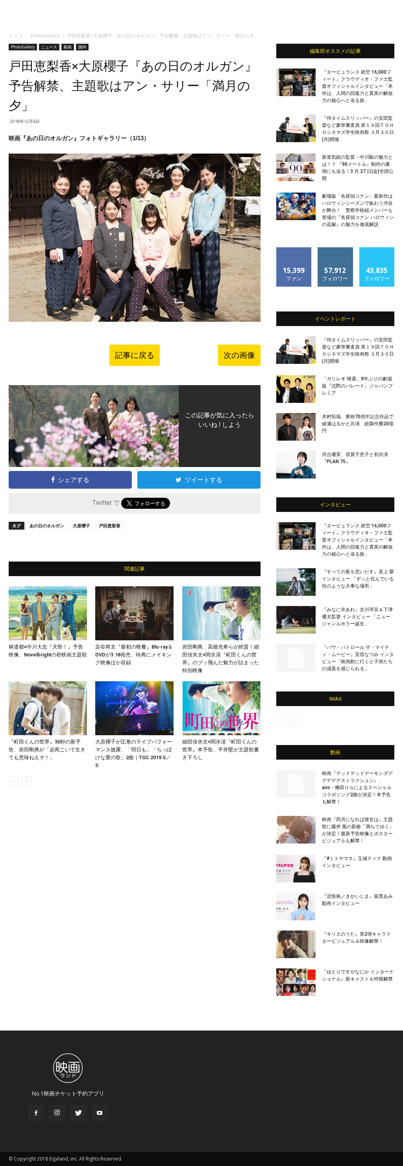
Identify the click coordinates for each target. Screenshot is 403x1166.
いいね (294, 250)
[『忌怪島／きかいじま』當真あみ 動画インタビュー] (296, 906)
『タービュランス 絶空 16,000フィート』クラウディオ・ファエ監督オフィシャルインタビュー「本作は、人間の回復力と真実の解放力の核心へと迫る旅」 (357, 86)
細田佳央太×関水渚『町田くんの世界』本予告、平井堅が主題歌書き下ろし (220, 749)
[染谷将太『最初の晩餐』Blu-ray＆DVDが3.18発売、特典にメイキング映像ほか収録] (134, 613)
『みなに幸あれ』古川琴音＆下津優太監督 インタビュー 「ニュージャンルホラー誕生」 (357, 617)
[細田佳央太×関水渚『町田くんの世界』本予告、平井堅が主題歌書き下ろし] (221, 708)
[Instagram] (57, 1113)
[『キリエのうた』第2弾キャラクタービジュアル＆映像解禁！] (296, 944)
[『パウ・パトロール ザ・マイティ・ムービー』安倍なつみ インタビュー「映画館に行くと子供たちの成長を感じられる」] (296, 657)
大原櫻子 (81, 525)
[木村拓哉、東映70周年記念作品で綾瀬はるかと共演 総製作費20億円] (296, 427)
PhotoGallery (44, 35)
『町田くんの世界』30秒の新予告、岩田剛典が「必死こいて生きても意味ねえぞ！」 (47, 749)
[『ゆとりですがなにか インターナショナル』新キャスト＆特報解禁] (296, 982)
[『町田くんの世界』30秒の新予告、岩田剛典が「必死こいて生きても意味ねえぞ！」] (48, 708)
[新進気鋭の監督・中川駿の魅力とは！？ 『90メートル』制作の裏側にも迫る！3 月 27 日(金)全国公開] (296, 167)
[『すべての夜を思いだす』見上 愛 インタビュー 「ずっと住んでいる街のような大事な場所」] (296, 582)
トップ (16, 35)
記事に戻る (134, 355)
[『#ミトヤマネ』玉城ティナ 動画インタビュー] (296, 868)
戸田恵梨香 (109, 525)
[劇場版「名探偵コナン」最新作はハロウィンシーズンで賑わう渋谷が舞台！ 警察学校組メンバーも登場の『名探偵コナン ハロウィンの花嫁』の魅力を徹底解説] (296, 206)
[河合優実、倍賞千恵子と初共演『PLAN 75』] (296, 464)
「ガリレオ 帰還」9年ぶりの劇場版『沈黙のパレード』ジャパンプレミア (357, 386)
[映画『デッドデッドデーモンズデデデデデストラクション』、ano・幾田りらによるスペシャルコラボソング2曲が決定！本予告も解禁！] (296, 783)
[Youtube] (99, 1113)
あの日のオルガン (47, 525)
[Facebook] (36, 1113)
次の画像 (239, 355)
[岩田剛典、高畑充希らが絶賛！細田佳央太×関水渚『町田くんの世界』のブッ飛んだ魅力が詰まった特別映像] (221, 613)
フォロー (335, 250)
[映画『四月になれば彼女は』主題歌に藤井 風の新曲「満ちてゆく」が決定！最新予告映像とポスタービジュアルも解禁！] (296, 829)
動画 (68, 47)
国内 (82, 47)
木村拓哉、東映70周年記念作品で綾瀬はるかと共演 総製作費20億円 (358, 424)
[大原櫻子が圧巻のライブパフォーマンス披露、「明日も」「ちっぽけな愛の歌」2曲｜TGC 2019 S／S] (134, 708)
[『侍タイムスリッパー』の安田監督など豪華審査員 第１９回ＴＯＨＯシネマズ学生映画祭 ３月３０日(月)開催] (296, 128)
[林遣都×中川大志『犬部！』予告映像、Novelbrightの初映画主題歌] (48, 613)
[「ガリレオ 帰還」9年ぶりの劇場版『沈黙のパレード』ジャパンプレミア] (296, 389)
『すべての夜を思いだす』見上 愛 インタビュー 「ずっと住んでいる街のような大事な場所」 (358, 579)
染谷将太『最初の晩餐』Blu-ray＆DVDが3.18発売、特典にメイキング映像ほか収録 (134, 654)
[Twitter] (78, 1113)
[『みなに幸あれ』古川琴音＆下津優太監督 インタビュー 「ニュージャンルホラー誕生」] (296, 620)
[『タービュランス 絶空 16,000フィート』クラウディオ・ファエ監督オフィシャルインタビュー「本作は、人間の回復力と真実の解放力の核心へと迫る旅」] (296, 82)
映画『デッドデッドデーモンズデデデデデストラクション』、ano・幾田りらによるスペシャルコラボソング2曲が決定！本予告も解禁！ (357, 788)
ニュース (49, 47)
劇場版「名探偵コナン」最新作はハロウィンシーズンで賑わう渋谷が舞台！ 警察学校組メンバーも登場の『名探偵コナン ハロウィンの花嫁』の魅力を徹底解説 (358, 210)
